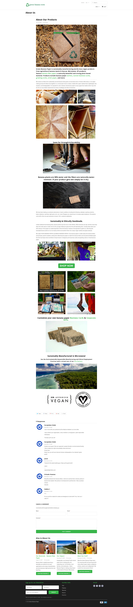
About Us (30, 13)
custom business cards (81, 76)
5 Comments (45, 22)
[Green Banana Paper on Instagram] (100, 586)
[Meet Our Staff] (87, 547)
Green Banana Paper (34, 601)
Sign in (82, 2)
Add (58, 413)
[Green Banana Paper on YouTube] (97, 586)
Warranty (64, 590)
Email (64, 413)
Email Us (64, 595)
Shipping (64, 588)
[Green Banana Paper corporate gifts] (66, 353)
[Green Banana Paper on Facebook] (94, 586)
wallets (69, 76)
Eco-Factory (78, 361)
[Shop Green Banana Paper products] (66, 269)
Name (37, 511)
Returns (64, 592)
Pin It (52, 413)
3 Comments (68, 558)
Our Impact (60, 556)
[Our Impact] (66, 547)
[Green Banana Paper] (35, 5)
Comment (38, 518)
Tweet (39, 413)
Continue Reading (42, 573)
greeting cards (41, 78)
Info (97, 6)
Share (46, 413)
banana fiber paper (49, 73)
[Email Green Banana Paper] (102, 586)
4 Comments (89, 558)
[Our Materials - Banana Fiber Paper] (45, 547)
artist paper (52, 78)
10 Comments (47, 560)
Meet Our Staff (83, 556)
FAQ (63, 585)
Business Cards (77, 318)
